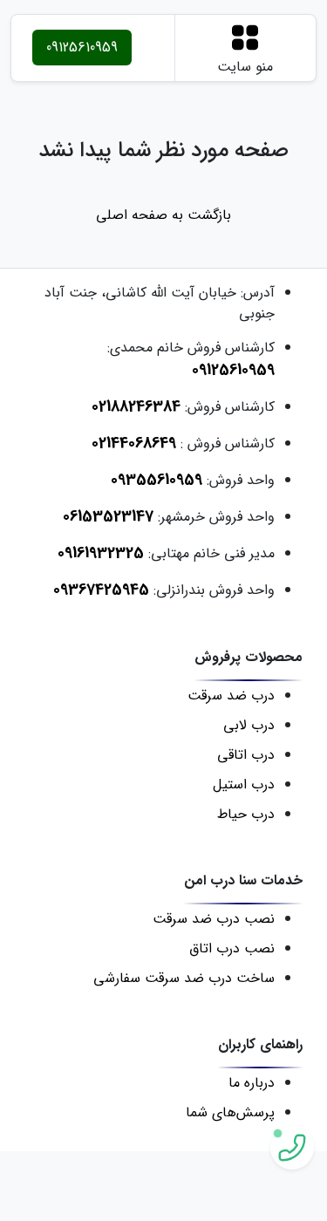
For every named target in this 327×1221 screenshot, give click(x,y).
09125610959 (82, 47)
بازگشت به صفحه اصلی (163, 215)
